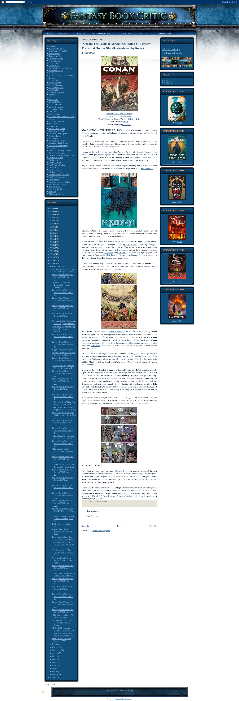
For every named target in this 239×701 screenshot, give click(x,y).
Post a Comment (91, 516)
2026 (52, 208)
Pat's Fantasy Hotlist (56, 121)
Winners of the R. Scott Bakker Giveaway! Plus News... (62, 560)
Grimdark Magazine (56, 92)
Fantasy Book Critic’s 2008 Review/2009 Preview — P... (62, 472)
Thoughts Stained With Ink (59, 181)
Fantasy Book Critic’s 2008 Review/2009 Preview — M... (62, 495)
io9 (50, 97)
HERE (179, 122)
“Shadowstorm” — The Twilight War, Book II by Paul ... (62, 552)
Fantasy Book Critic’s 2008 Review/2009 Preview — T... (62, 459)
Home (119, 526)
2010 (52, 257)
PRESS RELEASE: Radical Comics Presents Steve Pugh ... (64, 415)
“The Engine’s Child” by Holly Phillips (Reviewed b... (62, 451)
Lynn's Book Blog (56, 109)
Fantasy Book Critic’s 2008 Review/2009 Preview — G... (62, 308)
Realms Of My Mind (57, 128)
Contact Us (168, 82)
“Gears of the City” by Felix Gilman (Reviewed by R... (63, 366)
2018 (52, 233)
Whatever (52, 191)
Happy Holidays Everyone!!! (63, 349)
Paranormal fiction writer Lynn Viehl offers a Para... (63, 538)
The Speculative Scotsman (59, 174)
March (54, 668)
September (56, 650)
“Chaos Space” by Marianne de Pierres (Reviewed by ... (63, 437)
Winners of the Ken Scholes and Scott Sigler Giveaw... (63, 270)
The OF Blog (54, 167)
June (54, 659)
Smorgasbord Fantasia (57, 140)
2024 (52, 214)
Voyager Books (54, 186)
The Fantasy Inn (55, 162)
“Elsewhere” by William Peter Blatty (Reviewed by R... (64, 403)
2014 (52, 245)
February (55, 671)
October (55, 647)
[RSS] (43, 692)
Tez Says (52, 148)
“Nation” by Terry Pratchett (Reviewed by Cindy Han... (63, 465)
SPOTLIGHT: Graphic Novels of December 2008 (63, 629)
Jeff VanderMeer (55, 102)
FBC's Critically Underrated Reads (172, 51)
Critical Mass (54, 65)
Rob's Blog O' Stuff (56, 131)
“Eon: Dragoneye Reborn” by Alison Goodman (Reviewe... (63, 329)
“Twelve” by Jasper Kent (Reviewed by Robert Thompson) (62, 284)
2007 (52, 677)
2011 (52, 254)
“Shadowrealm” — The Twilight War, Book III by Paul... (63, 544)
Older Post (153, 526)
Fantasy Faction (55, 82)
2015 (52, 242)
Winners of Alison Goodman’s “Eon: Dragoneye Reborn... (64, 322)
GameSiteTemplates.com (124, 699)
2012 (52, 251)
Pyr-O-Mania (54, 123)
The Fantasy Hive (55, 160)
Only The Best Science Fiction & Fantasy (62, 117)
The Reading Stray (56, 172)
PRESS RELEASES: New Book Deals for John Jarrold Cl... (63, 511)
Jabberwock (53, 99)
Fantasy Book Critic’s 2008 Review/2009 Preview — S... (62, 292)
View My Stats (49, 684)
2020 (52, 226)
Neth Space (53, 111)
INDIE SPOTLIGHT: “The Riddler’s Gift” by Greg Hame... (63, 531)
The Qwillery (54, 169)
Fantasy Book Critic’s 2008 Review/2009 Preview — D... (62, 430)
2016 (52, 239)
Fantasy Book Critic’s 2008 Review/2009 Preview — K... (62, 396)
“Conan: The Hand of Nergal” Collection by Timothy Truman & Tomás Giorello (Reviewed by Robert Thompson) (116, 48)
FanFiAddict (53, 73)
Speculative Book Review (59, 143)
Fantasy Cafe (54, 80)
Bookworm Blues (55, 56)
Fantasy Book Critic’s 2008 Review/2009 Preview (62, 610)
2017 (52, 236)
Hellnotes (52, 94)
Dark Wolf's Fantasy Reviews (60, 68)
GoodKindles (54, 90)
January (55, 674)
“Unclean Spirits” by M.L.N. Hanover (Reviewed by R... (63, 634)
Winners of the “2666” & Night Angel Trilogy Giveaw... (62, 622)
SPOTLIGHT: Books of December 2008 (61, 639)
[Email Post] (108, 501)
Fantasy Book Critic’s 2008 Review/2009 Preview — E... (62, 277)
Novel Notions (54, 114)
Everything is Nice (56, 70)
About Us (168, 80)
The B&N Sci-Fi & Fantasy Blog (62, 155)
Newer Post (85, 526)
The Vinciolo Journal (57, 177)
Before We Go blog (56, 48)
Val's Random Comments (58, 184)
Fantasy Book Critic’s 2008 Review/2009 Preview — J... (62, 300)
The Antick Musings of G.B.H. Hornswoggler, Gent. (61, 151)
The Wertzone (54, 179)
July (53, 656)
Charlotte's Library (56, 58)
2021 (52, 223)
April (54, 665)
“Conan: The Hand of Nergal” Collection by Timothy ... (64, 574)
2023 (52, 217)
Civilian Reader (55, 60)
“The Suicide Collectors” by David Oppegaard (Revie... (63, 616)
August (55, 653)
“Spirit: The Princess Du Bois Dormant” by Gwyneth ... (63, 353)
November (56, 644)
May (54, 662)
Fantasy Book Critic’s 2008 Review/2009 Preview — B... (62, 344)
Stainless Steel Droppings (58, 145)
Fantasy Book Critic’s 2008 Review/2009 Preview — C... (62, 604)
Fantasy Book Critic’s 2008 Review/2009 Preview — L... (62, 381)
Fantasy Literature (56, 85)
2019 (52, 229)
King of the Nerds (56, 104)
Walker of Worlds (55, 189)
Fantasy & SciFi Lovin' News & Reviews (61, 76)
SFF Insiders (54, 138)
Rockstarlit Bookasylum (58, 133)
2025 (52, 211)
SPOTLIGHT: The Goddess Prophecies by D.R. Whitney (64, 408)
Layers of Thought (56, 107)
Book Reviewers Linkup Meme (61, 525)
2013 (52, 248)
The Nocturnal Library (57, 165)
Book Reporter (54, 53)
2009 (52, 260)
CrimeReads (53, 63)
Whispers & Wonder (56, 194)
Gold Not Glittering (56, 87)
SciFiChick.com (55, 136)
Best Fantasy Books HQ (58, 51)
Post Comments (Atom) (102, 530)
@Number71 (54, 46)
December (56, 266)
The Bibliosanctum (56, 157)
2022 (52, 220)
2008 (52, 263)
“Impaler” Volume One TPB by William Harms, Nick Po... (63, 518)
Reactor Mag (54, 126)
